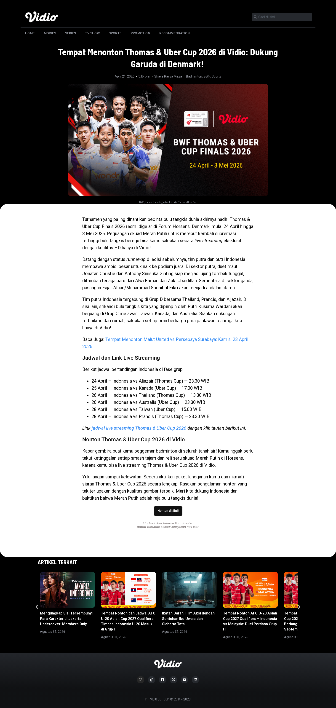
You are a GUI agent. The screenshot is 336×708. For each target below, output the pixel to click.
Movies (50, 33)
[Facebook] (162, 679)
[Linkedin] (195, 679)
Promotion (140, 33)
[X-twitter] (173, 679)
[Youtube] (184, 679)
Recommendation (174, 33)
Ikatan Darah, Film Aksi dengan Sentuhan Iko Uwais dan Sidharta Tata (188, 618)
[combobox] (282, 17)
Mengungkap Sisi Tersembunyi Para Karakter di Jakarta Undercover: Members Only (66, 618)
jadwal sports (170, 202)
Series (70, 33)
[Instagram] (140, 679)
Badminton (194, 76)
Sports (115, 33)
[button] (37, 607)
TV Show (92, 33)
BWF (207, 76)
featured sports (153, 202)
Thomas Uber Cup (187, 202)
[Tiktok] (151, 679)
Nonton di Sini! (168, 511)
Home (30, 33)
